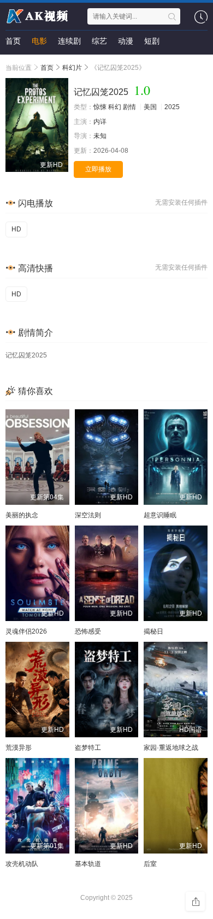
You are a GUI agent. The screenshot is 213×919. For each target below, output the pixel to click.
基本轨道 (88, 864)
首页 (13, 41)
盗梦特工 (88, 747)
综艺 (99, 41)
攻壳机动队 (21, 864)
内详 (99, 122)
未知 (99, 136)
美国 (150, 107)
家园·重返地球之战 (171, 747)
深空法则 (88, 515)
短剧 (151, 41)
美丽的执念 (21, 515)
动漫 (125, 41)
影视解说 (20, 62)
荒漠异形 (18, 747)
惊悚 (99, 107)
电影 (39, 41)
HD (16, 229)
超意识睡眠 (160, 515)
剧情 (129, 107)
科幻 (114, 107)
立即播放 (98, 169)
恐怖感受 (88, 631)
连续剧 (69, 41)
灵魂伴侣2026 (26, 631)
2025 (172, 107)
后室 (150, 864)
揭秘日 (153, 631)
